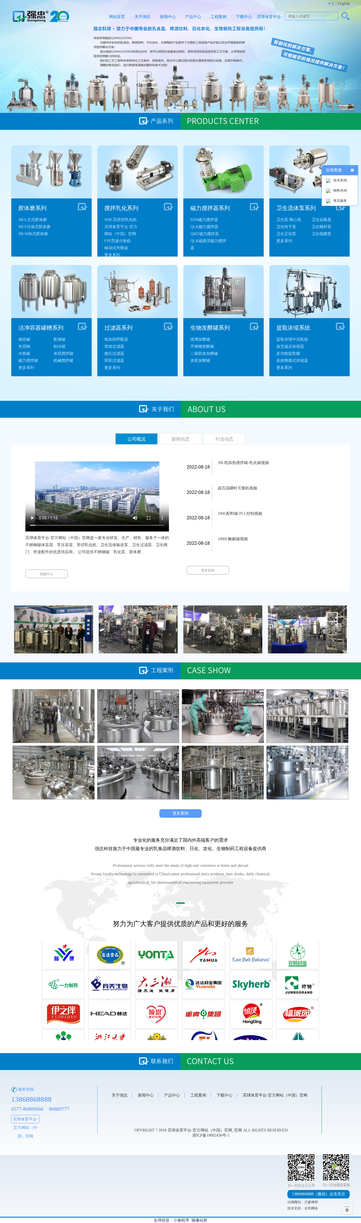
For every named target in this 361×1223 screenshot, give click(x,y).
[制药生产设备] (223, 716)
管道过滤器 (114, 346)
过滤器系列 (118, 328)
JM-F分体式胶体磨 (34, 227)
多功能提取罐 (288, 353)
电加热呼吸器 (116, 339)
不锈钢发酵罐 (202, 346)
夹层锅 (24, 346)
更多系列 (112, 255)
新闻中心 (168, 17)
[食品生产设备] (138, 716)
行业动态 (224, 439)
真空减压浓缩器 (290, 346)
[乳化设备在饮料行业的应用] (138, 772)
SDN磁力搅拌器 (204, 220)
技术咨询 (340, 180)
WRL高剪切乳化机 (120, 220)
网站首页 (117, 17)
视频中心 (46, 574)
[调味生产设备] (53, 772)
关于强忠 (142, 17)
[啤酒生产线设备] (53, 716)
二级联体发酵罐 (204, 353)
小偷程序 (181, 1220)
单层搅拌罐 (63, 353)
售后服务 (340, 201)
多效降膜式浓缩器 (292, 360)
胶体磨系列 (32, 208)
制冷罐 (59, 346)
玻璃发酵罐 (200, 339)
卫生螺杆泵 (321, 227)
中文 (331, 4)
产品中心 (193, 17)
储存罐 (24, 339)
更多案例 (180, 813)
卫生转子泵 (286, 227)
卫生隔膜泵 (321, 234)
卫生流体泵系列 (296, 208)
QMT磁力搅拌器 (204, 234)
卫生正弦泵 (286, 234)
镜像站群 (199, 1220)
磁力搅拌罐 (28, 360)
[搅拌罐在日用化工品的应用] (307, 772)
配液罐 (59, 339)
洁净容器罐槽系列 (40, 328)
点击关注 (318, 1194)
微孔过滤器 (114, 353)
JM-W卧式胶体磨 (33, 234)
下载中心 (244, 17)
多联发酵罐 (200, 360)
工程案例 (218, 17)
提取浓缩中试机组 (292, 339)
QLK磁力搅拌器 (204, 227)
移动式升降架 (116, 248)
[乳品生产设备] (307, 716)
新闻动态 (180, 439)
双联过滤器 (114, 360)
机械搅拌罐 (63, 360)
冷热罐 (24, 353)
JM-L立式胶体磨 (32, 220)
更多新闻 (208, 570)
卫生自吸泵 (321, 220)
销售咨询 (340, 190)
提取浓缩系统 (293, 328)
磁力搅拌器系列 (210, 208)
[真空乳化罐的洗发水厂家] (223, 772)
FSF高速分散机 (117, 241)
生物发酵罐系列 (210, 328)
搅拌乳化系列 (121, 208)
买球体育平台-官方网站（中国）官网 (269, 24)
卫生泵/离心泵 (288, 220)
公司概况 (136, 439)
